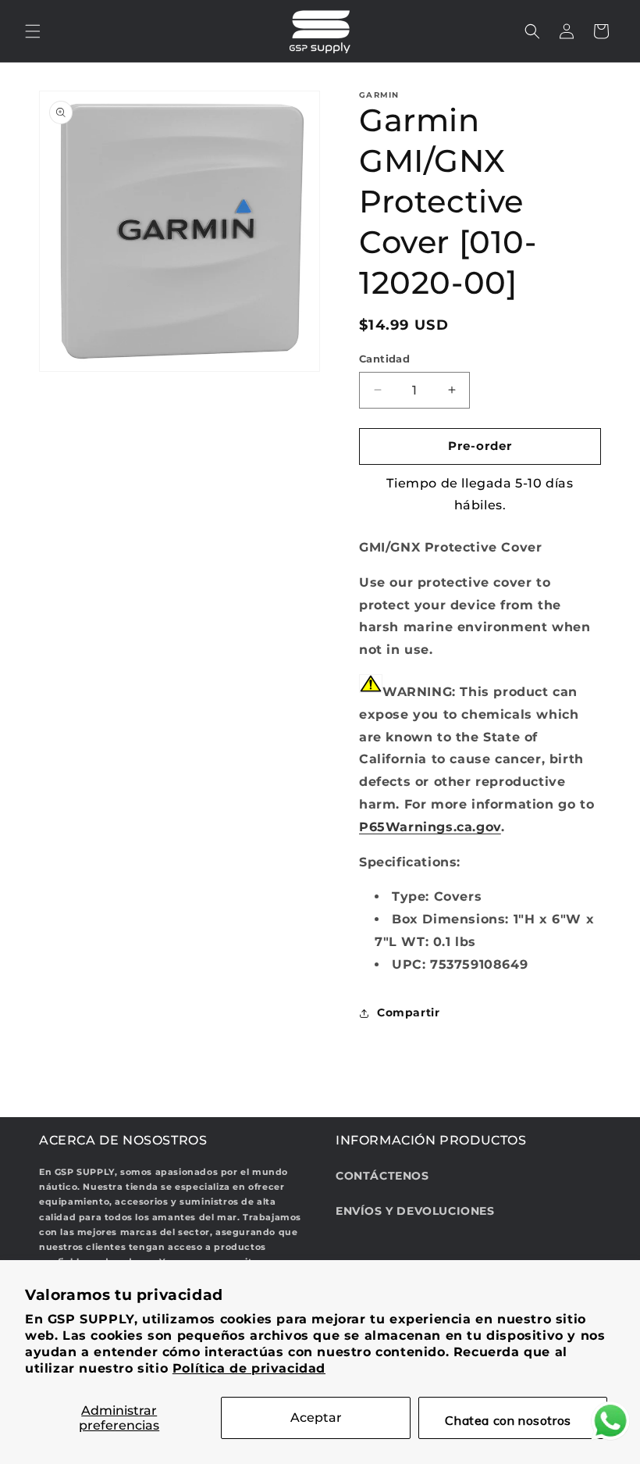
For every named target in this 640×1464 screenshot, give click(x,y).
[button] (33, 31)
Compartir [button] (408, 1012)
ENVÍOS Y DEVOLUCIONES (415, 1211)
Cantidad (384, 358)
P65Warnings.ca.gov (430, 826)
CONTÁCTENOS (382, 1176)
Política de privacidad (248, 1368)
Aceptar (316, 1417)
